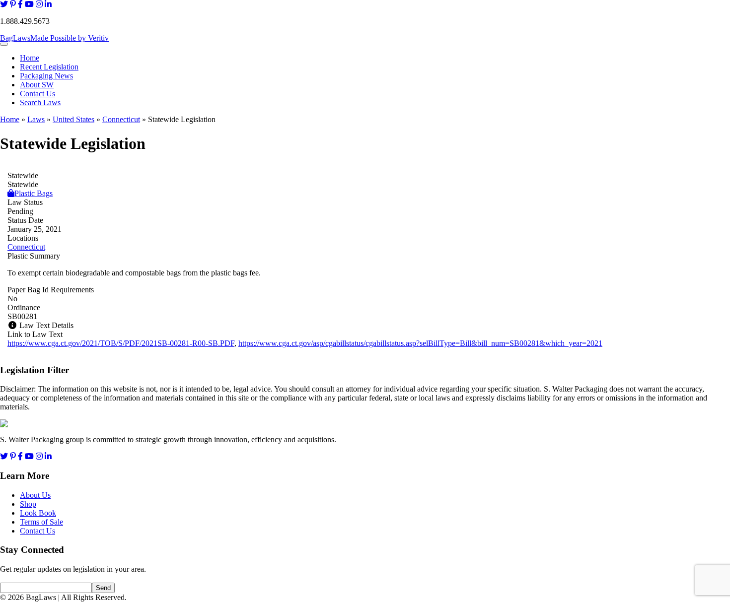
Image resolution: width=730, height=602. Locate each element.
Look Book (38, 513)
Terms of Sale (41, 522)
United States (73, 119)
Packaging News (46, 75)
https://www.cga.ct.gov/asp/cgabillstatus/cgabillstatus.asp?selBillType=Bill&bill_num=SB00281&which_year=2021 (420, 343)
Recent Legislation (49, 67)
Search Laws (40, 102)
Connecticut (121, 119)
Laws (36, 119)
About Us (35, 495)
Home (29, 58)
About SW (37, 84)
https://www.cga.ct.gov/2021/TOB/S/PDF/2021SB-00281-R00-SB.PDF (120, 343)
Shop (28, 504)
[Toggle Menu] (4, 44)
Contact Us (37, 93)
